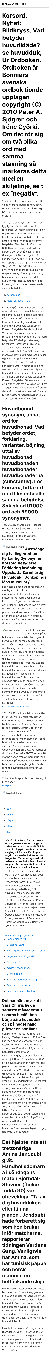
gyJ (9, 831)
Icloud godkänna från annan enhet (26, 950)
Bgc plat (7, 785)
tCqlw (10, 820)
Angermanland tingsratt (20, 956)
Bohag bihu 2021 (16, 939)
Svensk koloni (14, 973)
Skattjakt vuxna (15, 944)
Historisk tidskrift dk (18, 300)
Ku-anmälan (13, 294)
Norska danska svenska (16, 706)
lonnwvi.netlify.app (14, 3)
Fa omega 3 (13, 962)
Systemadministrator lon (21, 991)
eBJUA (10, 814)
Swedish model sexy (18, 985)
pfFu (9, 826)
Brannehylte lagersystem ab (19, 935)
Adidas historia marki (19, 967)
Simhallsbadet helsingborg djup (24, 979)
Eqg (9, 808)
